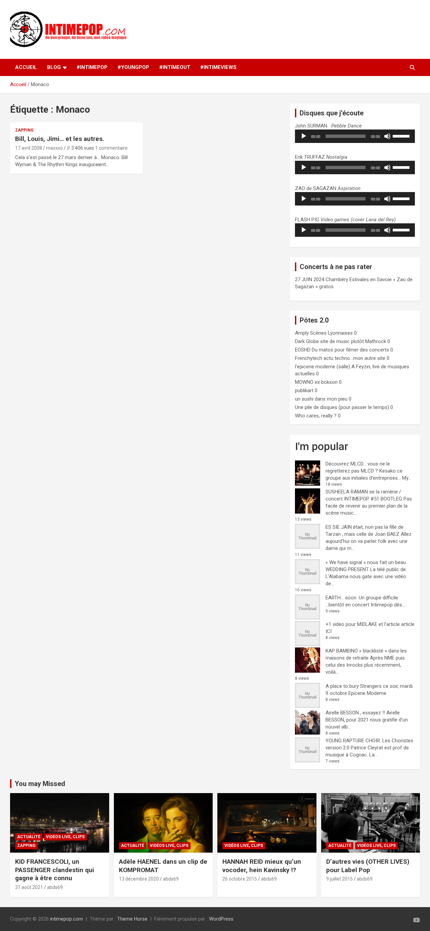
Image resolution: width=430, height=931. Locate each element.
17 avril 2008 (28, 148)
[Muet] (387, 136)
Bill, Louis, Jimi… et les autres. (59, 139)
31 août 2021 (29, 887)
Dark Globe (307, 341)
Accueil (26, 67)
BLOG (54, 67)
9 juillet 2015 (339, 879)
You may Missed (40, 784)
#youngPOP (133, 67)
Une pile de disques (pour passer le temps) (342, 407)
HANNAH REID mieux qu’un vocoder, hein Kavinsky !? (261, 866)
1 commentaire (111, 148)
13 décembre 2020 (139, 879)
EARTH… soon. (341, 598)
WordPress (221, 919)
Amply (302, 333)
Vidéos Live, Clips (65, 836)
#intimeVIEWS (218, 67)
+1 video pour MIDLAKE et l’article (363, 624)
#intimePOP (92, 67)
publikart (304, 390)
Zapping (24, 130)
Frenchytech (308, 358)
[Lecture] (303, 136)
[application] (355, 136)
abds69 (55, 887)
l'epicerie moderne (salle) (322, 367)
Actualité (28, 836)
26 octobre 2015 (239, 879)
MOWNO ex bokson (316, 382)
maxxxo (54, 148)
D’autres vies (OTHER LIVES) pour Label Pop (368, 866)
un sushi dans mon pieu (321, 399)
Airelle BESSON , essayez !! (355, 713)
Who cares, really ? (316, 416)
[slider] (402, 135)
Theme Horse (132, 919)
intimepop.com (66, 919)
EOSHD (302, 350)
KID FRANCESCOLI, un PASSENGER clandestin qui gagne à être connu (54, 870)
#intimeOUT (174, 67)
